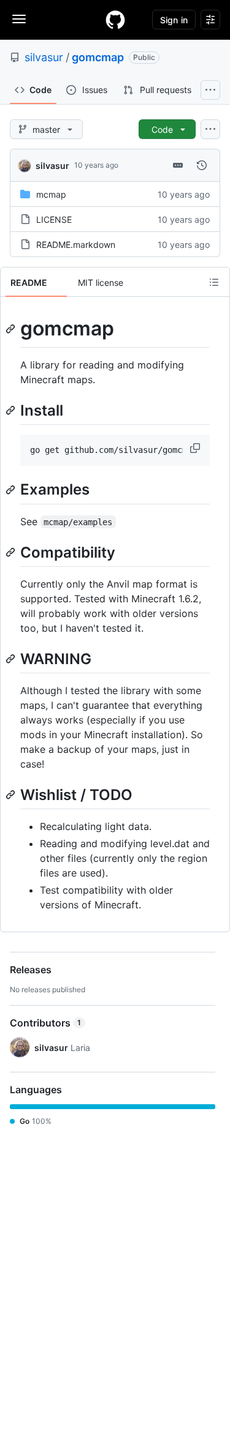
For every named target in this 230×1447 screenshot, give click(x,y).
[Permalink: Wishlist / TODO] (11, 794)
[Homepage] (115, 19)
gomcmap (98, 57)
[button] (196, 448)
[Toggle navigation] (19, 19)
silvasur (44, 57)
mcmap (51, 194)
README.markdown (75, 244)
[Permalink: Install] (11, 410)
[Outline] (214, 282)
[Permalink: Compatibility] (11, 552)
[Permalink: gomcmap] (11, 328)
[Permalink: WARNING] (11, 658)
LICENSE (54, 219)
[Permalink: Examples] (11, 489)
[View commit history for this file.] (201, 165)
